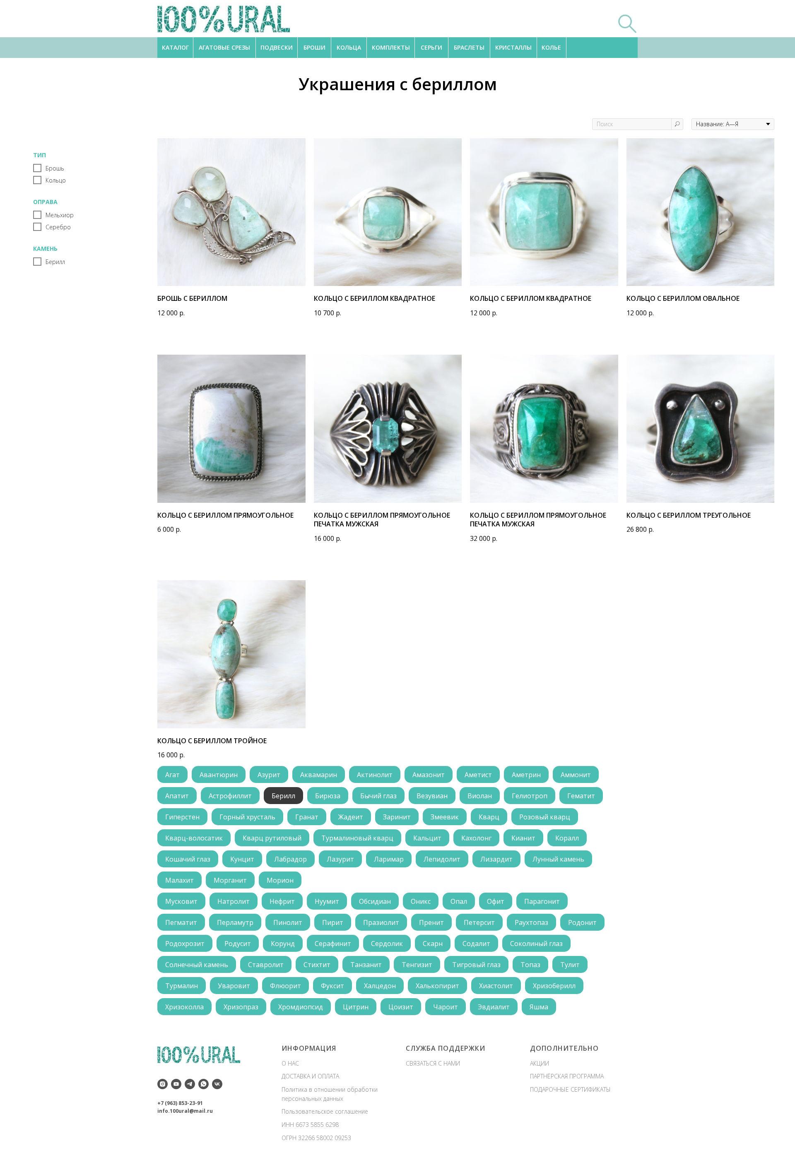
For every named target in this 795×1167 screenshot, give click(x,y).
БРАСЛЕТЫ (469, 47)
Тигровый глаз (476, 964)
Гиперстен (182, 816)
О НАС (290, 1063)
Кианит (523, 838)
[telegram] (190, 1084)
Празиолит (381, 922)
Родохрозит (185, 943)
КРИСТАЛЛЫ (513, 47)
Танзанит (366, 964)
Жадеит (350, 816)
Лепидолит (442, 859)
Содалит (476, 943)
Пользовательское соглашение (325, 1111)
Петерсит (479, 922)
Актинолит (375, 774)
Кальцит (427, 838)
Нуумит (327, 901)
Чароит (445, 1006)
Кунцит (242, 859)
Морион (280, 880)
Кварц (489, 816)
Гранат (306, 816)
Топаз (530, 964)
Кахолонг (476, 838)
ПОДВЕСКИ (276, 47)
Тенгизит (417, 964)
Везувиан (432, 795)
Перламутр (235, 922)
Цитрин (356, 1006)
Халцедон (380, 985)
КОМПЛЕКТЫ (391, 47)
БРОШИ (314, 47)
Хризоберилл (554, 985)
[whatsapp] (203, 1084)
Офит (495, 901)
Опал (458, 901)
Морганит (230, 880)
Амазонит (428, 774)
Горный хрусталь (247, 816)
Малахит (179, 880)
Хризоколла (184, 1006)
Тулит (570, 964)
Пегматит (181, 922)
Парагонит (542, 901)
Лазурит (340, 859)
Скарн (433, 943)
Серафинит (333, 943)
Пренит (431, 922)
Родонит (582, 922)
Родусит (237, 943)
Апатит (177, 795)
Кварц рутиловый (272, 838)
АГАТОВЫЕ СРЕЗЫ (224, 47)
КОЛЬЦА (349, 47)
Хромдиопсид (300, 1006)
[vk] (217, 1084)
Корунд (283, 943)
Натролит (233, 901)
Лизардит (496, 859)
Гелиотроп (529, 795)
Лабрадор (290, 859)
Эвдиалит (494, 1006)
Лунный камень (558, 859)
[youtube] (176, 1084)
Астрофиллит (230, 795)
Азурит (269, 774)
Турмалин (181, 985)
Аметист (478, 774)
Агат (172, 774)
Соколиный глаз (536, 943)
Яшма (539, 1006)
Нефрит (282, 901)
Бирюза (327, 795)
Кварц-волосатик (194, 838)
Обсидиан (375, 901)
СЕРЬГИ (431, 47)
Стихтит (317, 964)
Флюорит (285, 985)
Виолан (479, 795)
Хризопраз (241, 1006)
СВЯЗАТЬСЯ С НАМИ (433, 1063)
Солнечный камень (196, 964)
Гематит (581, 795)
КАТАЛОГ (175, 47)
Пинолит (287, 922)
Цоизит (400, 1006)
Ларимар (389, 859)
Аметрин (526, 774)
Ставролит (266, 964)
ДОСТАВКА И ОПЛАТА (310, 1076)
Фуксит (332, 985)
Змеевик (445, 816)
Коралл (567, 838)
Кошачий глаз (187, 859)
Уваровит (234, 985)
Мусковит (181, 901)
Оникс (421, 901)
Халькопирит (437, 985)
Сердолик (387, 943)
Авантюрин (219, 774)
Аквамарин (318, 774)
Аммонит (576, 774)
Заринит (397, 816)
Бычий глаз (378, 795)
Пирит (332, 922)
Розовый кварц (544, 816)
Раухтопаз (531, 922)
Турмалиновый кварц (357, 838)
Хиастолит (496, 985)
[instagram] (162, 1084)
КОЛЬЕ (551, 47)
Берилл (283, 795)
